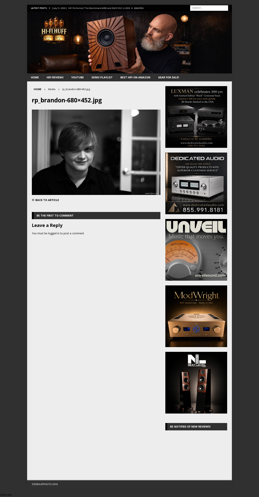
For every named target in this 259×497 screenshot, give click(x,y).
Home (35, 77)
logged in (53, 233)
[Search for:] (209, 7)
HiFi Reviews (55, 77)
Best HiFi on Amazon (135, 77)
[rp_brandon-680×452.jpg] (96, 193)
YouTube (77, 77)
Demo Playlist (102, 77)
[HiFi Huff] (129, 71)
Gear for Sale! (168, 77)
